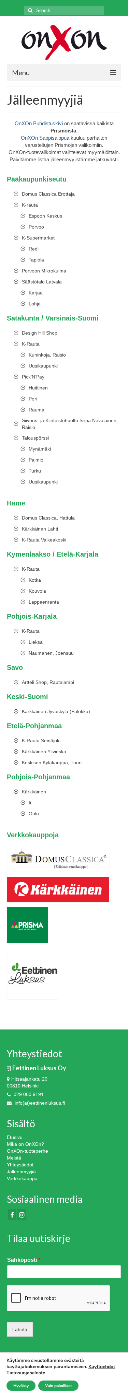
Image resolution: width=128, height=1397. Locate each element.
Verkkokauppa (22, 1178)
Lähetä (19, 1329)
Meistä (14, 1158)
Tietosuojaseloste (25, 1373)
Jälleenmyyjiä (21, 1171)
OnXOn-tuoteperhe (27, 1151)
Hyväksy (21, 1385)
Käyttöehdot (101, 1367)
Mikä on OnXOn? (25, 1144)
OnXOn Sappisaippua (45, 138)
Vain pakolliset (58, 1385)
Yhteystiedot (20, 1164)
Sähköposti (23, 1260)
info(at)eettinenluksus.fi (39, 1103)
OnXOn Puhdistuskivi (39, 123)
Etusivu (15, 1137)
